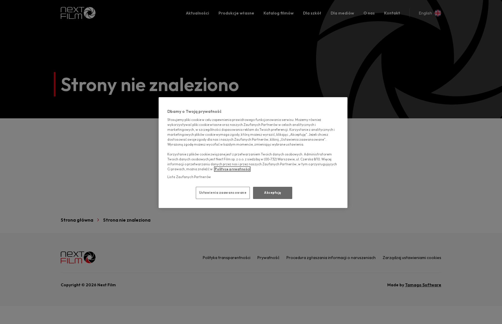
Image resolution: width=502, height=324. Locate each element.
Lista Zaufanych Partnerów (189, 177)
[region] (253, 152)
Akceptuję (272, 193)
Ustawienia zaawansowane (223, 193)
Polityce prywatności (232, 169)
